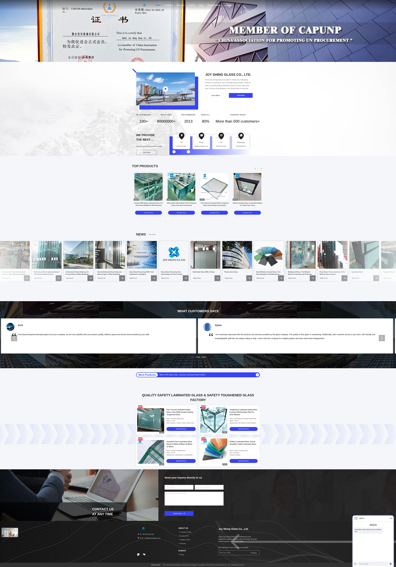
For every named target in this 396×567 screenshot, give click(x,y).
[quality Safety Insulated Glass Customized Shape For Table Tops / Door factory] (247, 187)
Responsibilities (213, 5)
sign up (254, 553)
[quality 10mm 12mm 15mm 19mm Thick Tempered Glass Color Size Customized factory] (181, 187)
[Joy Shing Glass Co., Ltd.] (165, 88)
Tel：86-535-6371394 (146, 534)
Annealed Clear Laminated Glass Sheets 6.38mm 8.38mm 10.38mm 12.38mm (179, 444)
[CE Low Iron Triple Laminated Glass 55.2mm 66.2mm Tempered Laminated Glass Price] (257, 374)
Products (168, 5)
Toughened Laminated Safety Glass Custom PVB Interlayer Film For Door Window (243, 412)
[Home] (144, 5)
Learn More (215, 95)
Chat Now (146, 152)
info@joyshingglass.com (201, 146)
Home (158, 5)
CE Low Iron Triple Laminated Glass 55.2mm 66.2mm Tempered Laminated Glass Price (191, 375)
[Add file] (355, 563)
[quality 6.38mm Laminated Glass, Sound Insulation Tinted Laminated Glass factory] (213, 451)
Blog (201, 5)
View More (152, 234)
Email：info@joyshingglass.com (149, 538)
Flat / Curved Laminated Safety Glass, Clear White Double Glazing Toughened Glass (179, 412)
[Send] (390, 563)
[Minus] (391, 518)
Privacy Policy (155, 565)
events (192, 5)
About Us (180, 5)
